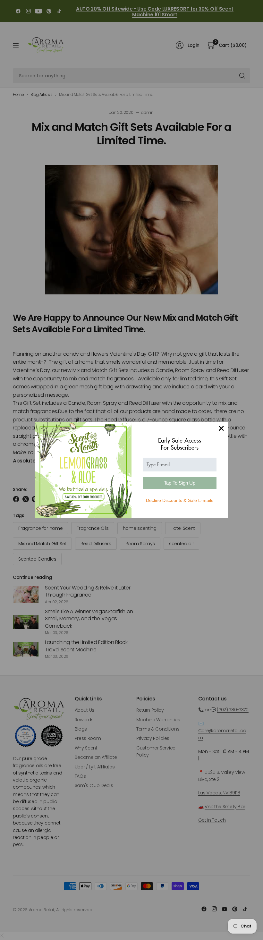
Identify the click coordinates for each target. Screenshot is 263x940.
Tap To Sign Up (179, 483)
